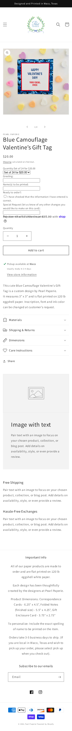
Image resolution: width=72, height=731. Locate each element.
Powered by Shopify (45, 724)
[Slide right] (44, 126)
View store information (22, 274)
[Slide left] (27, 126)
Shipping (7, 162)
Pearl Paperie (30, 724)
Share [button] (11, 361)
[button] (5, 24)
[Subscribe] (59, 677)
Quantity (8, 228)
